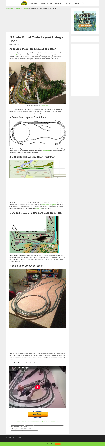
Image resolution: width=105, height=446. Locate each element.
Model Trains (23, 426)
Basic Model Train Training (19, 9)
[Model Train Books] (24, 3)
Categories (58, 3)
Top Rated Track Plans (46, 3)
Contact (77, 3)
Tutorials (68, 3)
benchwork (38, 208)
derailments (46, 151)
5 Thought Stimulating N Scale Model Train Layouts (24, 430)
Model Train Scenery (58, 425)
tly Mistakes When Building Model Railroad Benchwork (43, 421)
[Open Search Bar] (83, 3)
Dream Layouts (29, 425)
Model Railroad (38, 425)
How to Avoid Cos (21, 421)
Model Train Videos (14, 426)
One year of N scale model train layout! (21, 428)
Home (8, 9)
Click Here (57, 444)
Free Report (33, 3)
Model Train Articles (47, 425)
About (97, 438)
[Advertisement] (37, 21)
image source (45, 105)
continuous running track (48, 205)
